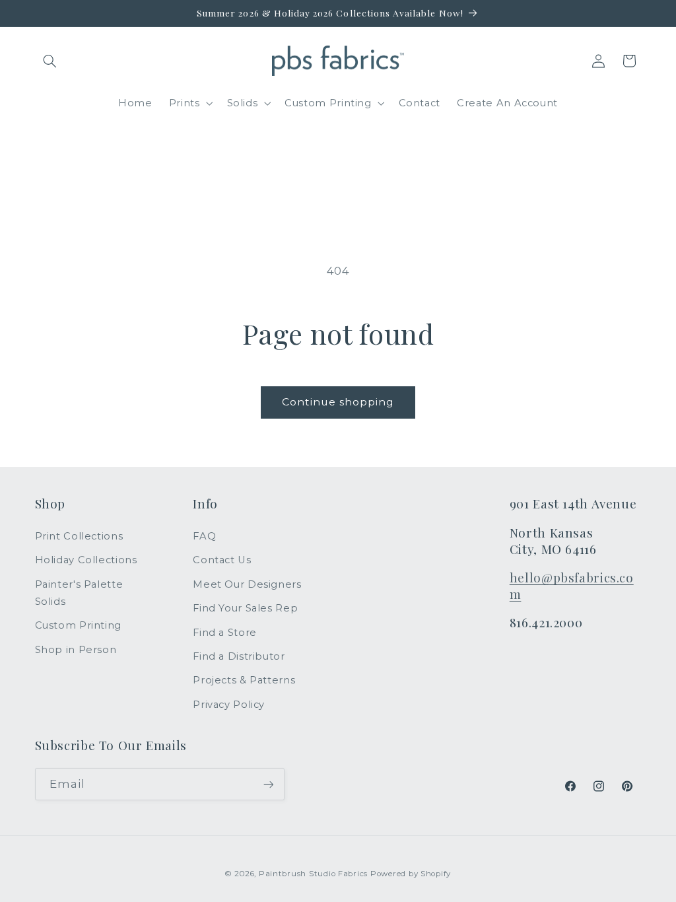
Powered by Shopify (410, 873)
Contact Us (222, 560)
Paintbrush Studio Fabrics (313, 873)
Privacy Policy (229, 705)
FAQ (204, 536)
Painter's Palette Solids (79, 592)
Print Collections (79, 536)
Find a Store (225, 633)
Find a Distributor (239, 656)
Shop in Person (76, 650)
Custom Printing (78, 625)
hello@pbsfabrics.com (572, 585)
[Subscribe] (268, 784)
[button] (50, 61)
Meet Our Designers (247, 584)
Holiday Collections (86, 560)
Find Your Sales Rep (245, 608)
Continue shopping (338, 402)
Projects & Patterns (244, 680)
